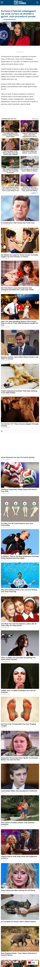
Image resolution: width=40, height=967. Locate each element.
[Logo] (20, 3)
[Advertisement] (20, 113)
